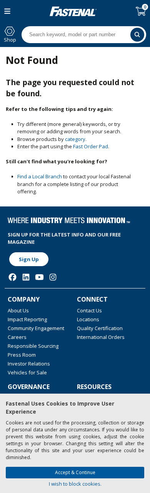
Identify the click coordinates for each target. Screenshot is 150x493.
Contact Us (89, 310)
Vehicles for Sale (27, 372)
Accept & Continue (75, 472)
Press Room (22, 354)
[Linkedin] (26, 277)
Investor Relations (29, 363)
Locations (88, 319)
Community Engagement (36, 328)
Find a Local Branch (39, 176)
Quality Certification (100, 328)
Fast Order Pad (90, 146)
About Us (18, 310)
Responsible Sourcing (33, 345)
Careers (17, 337)
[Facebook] (12, 277)
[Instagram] (53, 277)
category (75, 139)
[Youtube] (39, 277)
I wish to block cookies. (75, 483)
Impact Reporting (27, 319)
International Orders (101, 337)
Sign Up (29, 259)
